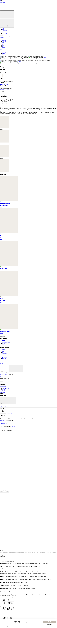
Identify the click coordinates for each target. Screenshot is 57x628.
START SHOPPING (3, 420)
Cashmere (3, 51)
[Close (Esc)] (4, 491)
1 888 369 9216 (2, 2)
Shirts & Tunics (4, 41)
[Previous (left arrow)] (1, 492)
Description (2, 89)
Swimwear (3, 47)
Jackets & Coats (4, 42)
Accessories (3, 45)
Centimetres (3, 554)
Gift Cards (3, 345)
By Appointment (4, 357)
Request (1, 363)
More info (2, 86)
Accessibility (4, 358)
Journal (3, 54)
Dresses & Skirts (4, 43)
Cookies (3, 344)
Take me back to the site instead (4, 423)
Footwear (3, 44)
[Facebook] (0, 373)
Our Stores (3, 356)
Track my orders (4, 28)
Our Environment (4, 351)
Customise (49, 624)
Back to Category (9, 55)
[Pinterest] (1, 373)
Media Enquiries (4, 353)
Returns (3, 341)
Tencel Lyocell (5, 55)
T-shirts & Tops (4, 40)
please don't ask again (6, 382)
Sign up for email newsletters (4, 364)
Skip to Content (2, 0)
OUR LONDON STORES (6, 388)
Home (1, 55)
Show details (14, 626)
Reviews (8, 89)
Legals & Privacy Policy (3, 374)
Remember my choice (10, 420)
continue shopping (3, 386)
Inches (2, 555)
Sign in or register (4, 33)
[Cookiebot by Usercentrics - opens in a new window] (6, 626)
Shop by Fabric (4, 52)
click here (13, 426)
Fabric (5, 89)
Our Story (3, 349)
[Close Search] (1, 35)
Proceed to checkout (3, 413)
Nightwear (3, 53)
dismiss (1, 382)
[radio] (0, 81)
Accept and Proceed (49, 621)
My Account (4, 389)
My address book (4, 29)
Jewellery (3, 46)
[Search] (7, 14)
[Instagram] (2, 373)
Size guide (3, 343)
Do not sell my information (6, 342)
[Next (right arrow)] (7, 492)
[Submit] (16, 368)
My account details (4, 30)
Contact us (3, 340)
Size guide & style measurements (5, 84)
